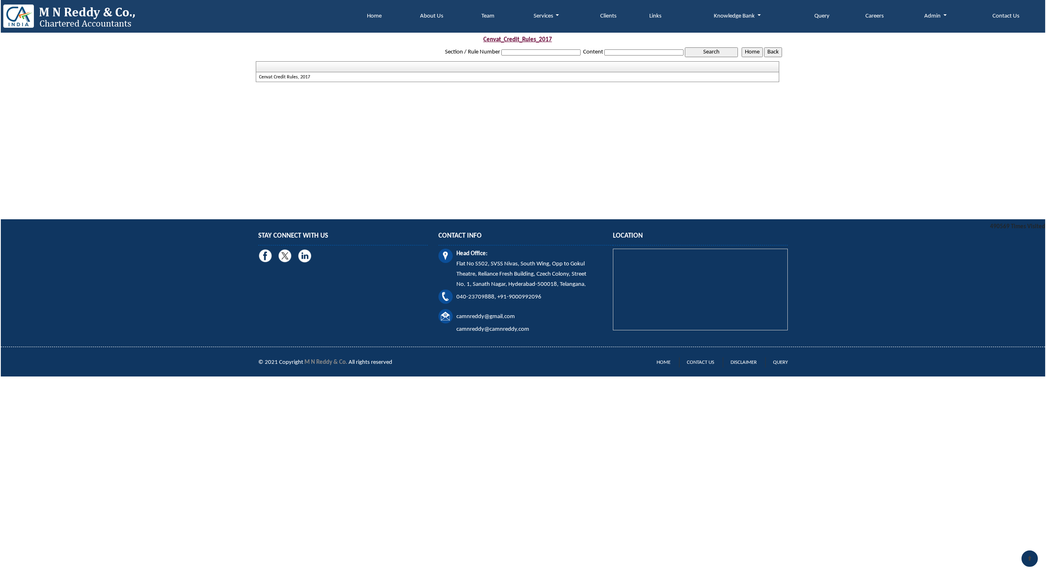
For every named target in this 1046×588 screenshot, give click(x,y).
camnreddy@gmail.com (485, 317)
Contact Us (1005, 16)
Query (821, 16)
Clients (608, 16)
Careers (874, 16)
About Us (431, 16)
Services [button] (544, 16)
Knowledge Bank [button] (735, 16)
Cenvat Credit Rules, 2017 (284, 77)
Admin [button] (933, 16)
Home (374, 16)
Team (487, 16)
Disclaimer (744, 362)
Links (655, 16)
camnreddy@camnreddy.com (492, 329)
